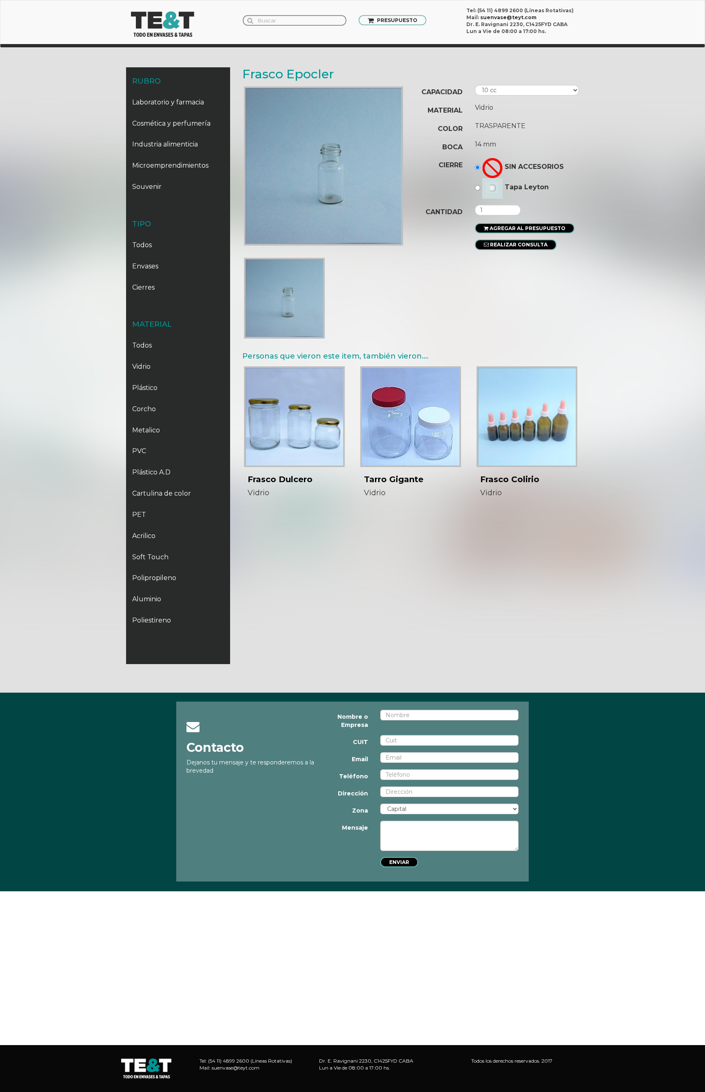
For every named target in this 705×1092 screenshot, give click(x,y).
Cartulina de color (161, 493)
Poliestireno (151, 620)
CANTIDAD (444, 212)
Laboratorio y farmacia (168, 102)
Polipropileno (154, 578)
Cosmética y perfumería (171, 123)
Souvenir (147, 186)
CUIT (360, 742)
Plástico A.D (151, 472)
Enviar (399, 862)
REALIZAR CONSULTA (518, 244)
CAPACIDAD (442, 92)
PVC (139, 451)
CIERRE (451, 165)
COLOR (450, 129)
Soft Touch (150, 557)
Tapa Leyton (527, 187)
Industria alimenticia (165, 144)
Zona (360, 810)
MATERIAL (445, 110)
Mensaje (355, 827)
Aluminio (146, 599)
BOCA (452, 147)
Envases (145, 266)
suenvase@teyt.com (508, 17)
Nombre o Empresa (352, 721)
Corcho (144, 409)
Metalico (146, 430)
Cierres (143, 287)
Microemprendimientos (170, 165)
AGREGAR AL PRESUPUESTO (526, 228)
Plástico (144, 388)
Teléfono (353, 776)
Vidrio (141, 366)
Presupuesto (396, 20)
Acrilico (143, 536)
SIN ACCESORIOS (534, 167)
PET (139, 514)
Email (360, 759)
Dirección (353, 793)
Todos (142, 245)
